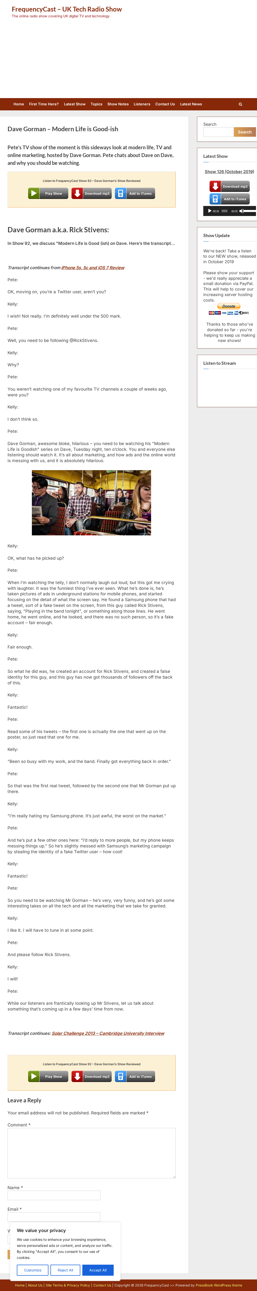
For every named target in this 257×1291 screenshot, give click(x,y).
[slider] (248, 210)
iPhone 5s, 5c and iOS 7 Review (92, 267)
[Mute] (241, 210)
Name (15, 1187)
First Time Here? (44, 104)
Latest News (191, 104)
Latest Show (75, 104)
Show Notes (118, 104)
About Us (35, 1285)
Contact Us (165, 104)
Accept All (97, 1270)
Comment (19, 1124)
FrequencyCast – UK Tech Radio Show (67, 9)
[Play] (209, 210)
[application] (229, 211)
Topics (96, 104)
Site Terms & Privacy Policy (68, 1285)
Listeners (142, 104)
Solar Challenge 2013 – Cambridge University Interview (108, 1033)
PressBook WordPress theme (219, 1285)
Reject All (65, 1270)
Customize (32, 1270)
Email (15, 1209)
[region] (65, 1251)
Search (210, 124)
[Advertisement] (128, 56)
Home (19, 104)
